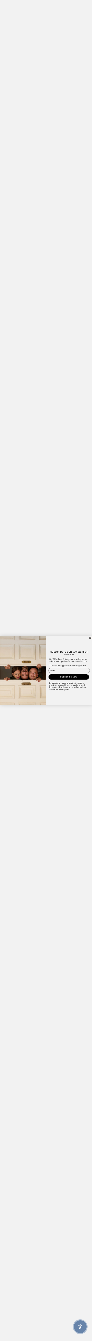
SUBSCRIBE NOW (68, 677)
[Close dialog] (90, 638)
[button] (80, 1326)
